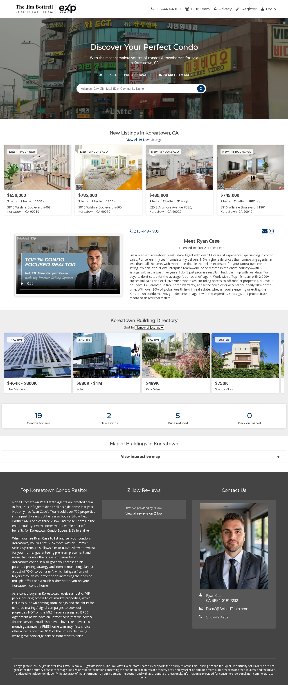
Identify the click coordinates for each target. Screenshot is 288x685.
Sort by (129, 327)
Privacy (225, 9)
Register (249, 9)
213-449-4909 (168, 9)
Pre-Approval (136, 75)
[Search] (201, 88)
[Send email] (265, 231)
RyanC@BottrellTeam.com (227, 609)
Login (271, 9)
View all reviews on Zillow (144, 513)
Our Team (200, 9)
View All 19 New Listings (144, 139)
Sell (113, 75)
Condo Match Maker (173, 75)
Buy (100, 75)
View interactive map (140, 456)
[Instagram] (271, 231)
